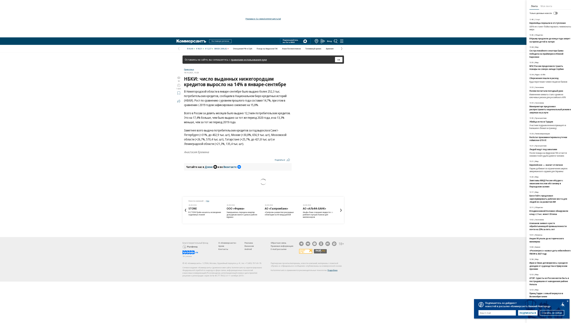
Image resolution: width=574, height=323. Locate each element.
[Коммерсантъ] (191, 41)
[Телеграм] (301, 244)
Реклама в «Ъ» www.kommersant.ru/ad (263, 18)
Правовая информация (282, 246)
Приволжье (189, 69)
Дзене (209, 167)
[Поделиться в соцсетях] (179, 101)
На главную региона (220, 41)
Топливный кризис (313, 48)
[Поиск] (335, 41)
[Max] (334, 244)
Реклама (249, 243)
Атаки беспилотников (291, 48)
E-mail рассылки (278, 249)
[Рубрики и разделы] (341, 41)
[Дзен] (314, 244)
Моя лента (546, 6)
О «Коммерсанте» (227, 243)
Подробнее (333, 270)
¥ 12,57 (208, 48)
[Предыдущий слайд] (185, 210)
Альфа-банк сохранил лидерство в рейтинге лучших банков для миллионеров (280, 214)
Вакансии (249, 246)
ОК (338, 59)
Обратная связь (278, 243)
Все (207, 201)
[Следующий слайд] (341, 210)
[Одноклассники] (321, 244)
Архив (221, 246)
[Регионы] (316, 41)
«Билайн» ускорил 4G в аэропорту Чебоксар (317, 213)
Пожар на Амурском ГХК (267, 48)
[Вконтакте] (308, 244)
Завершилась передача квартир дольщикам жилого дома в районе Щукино (203, 214)
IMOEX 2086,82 (220, 48)
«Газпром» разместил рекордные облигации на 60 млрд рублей (241, 213)
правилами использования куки (249, 59)
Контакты (223, 249)
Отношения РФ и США (242, 48)
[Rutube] (327, 244)
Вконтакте (230, 167)
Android (248, 249)
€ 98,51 (199, 48)
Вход (329, 41)
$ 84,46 (190, 48)
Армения (329, 48)
